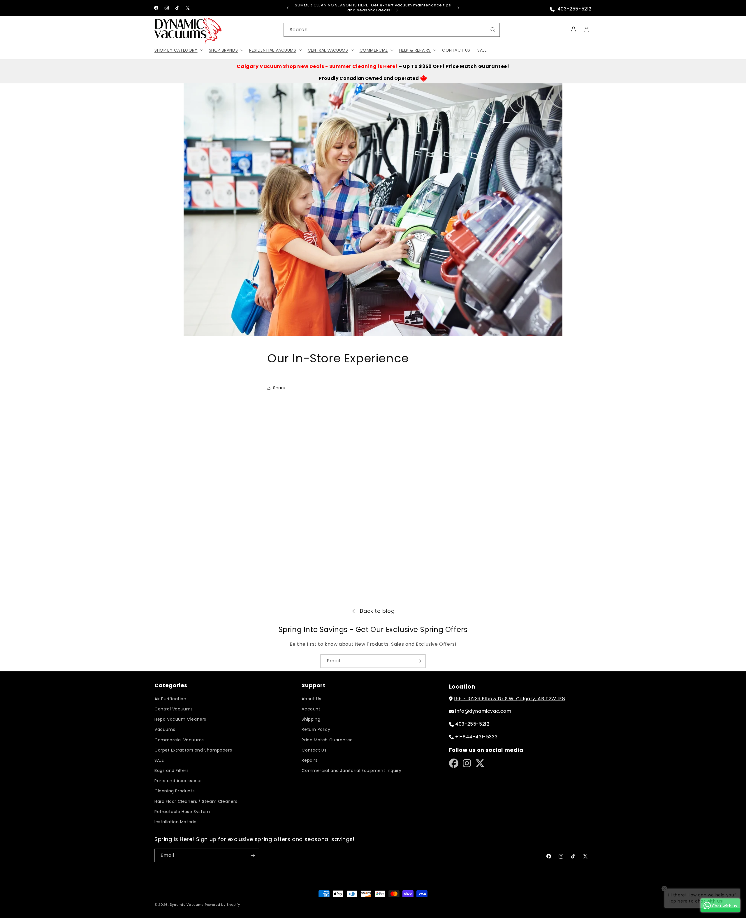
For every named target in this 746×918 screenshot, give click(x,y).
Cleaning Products (174, 791)
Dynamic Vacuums (187, 904)
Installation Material (176, 822)
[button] (178, 50)
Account (311, 709)
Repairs (309, 760)
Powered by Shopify (222, 904)
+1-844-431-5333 (476, 736)
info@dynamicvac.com (483, 711)
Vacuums (164, 729)
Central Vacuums (173, 709)
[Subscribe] (418, 661)
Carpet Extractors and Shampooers (193, 750)
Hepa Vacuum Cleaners (180, 719)
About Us (311, 699)
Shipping (311, 719)
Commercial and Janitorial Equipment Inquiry (351, 770)
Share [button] (279, 388)
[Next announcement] (458, 7)
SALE (159, 760)
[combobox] (391, 29)
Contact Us (314, 750)
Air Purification (170, 699)
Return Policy (316, 729)
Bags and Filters (171, 770)
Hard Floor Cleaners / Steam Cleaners (195, 801)
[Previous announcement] (287, 7)
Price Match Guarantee (327, 740)
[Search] (493, 29)
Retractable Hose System (182, 812)
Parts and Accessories (178, 781)
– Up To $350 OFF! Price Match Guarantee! (373, 66)
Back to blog (377, 611)
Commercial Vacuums (179, 740)
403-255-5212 (574, 9)
